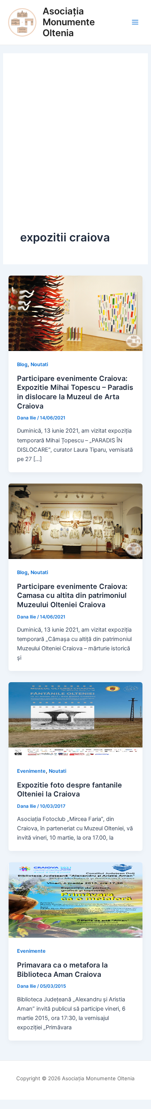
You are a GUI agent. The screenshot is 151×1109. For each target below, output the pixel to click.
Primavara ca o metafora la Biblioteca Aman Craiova (62, 969)
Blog (22, 364)
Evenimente (31, 771)
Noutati (39, 364)
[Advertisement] (75, 150)
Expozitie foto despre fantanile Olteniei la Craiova (69, 789)
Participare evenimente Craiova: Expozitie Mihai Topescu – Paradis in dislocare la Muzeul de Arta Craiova (75, 392)
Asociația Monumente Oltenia (69, 22)
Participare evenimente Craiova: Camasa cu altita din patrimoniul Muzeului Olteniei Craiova (72, 595)
